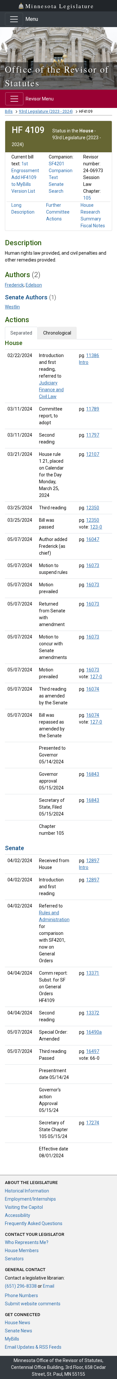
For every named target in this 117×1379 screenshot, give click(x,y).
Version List (23, 191)
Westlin (12, 306)
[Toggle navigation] (14, 19)
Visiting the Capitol (24, 1207)
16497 (92, 1051)
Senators (14, 1258)
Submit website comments (32, 1303)
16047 (92, 539)
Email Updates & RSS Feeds (33, 1347)
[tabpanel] (58, 750)
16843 (92, 774)
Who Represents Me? (26, 1242)
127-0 (96, 676)
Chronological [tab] (57, 333)
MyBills (12, 1339)
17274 (92, 1122)
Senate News (18, 1330)
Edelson (34, 285)
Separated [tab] (21, 333)
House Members (22, 1250)
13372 (92, 1012)
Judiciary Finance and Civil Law (51, 389)
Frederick (14, 285)
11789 (92, 409)
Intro (83, 362)
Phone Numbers (21, 1295)
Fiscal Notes (93, 225)
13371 (92, 973)
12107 (92, 454)
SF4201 (56, 163)
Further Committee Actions (58, 211)
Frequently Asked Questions (33, 1223)
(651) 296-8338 (21, 1286)
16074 (92, 689)
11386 (92, 355)
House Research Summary (91, 211)
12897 (92, 860)
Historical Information (27, 1190)
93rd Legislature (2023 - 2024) (46, 111)
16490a (94, 1032)
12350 (92, 507)
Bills (9, 111)
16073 (92, 565)
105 (87, 198)
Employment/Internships (30, 1199)
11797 (92, 435)
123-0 (96, 527)
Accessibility (17, 1215)
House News (17, 1322)
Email (48, 1286)
